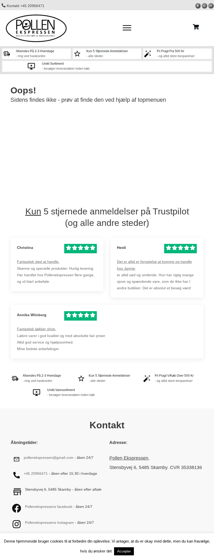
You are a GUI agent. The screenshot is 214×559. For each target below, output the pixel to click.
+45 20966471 (36, 473)
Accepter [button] (124, 551)
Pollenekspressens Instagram (49, 522)
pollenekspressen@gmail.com (48, 457)
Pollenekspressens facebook (48, 506)
